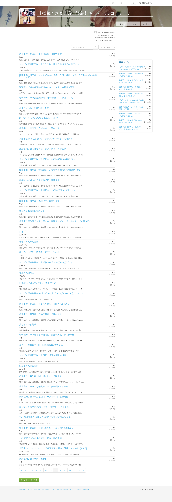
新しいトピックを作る (29, 480)
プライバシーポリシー (35, 489)
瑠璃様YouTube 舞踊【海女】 (33, 458)
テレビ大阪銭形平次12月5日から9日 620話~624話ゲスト (46, 262)
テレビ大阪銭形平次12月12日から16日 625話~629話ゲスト (47, 190)
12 (51, 470)
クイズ (22, 231)
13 (55, 470)
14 (60, 470)
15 (65, 470)
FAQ (53, 489)
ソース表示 (104, 40)
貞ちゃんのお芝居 (27, 324)
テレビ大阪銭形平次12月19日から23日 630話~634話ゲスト (47, 159)
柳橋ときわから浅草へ (29, 241)
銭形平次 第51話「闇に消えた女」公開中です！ (42, 375)
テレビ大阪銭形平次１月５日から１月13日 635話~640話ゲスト (49, 64)
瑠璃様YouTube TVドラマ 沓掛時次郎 (37, 282)
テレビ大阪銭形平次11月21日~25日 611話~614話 (42, 355)
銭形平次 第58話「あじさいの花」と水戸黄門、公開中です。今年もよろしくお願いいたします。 (59, 75)
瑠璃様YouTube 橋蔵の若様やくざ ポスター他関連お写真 (46, 87)
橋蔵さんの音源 (26, 272)
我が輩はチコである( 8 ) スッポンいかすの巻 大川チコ (45, 138)
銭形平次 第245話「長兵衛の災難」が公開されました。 (131, 94)
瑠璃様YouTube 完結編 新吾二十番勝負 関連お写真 (46, 97)
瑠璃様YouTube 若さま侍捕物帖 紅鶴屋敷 (39, 179)
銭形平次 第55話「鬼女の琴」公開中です (39, 200)
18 (79, 470)
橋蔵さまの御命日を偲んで (32, 210)
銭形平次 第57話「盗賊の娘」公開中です (39, 128)
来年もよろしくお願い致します (34, 107)
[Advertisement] (135, 43)
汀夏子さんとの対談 (28, 365)
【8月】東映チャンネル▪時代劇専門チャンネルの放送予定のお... (131, 101)
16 (70, 470)
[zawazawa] (29, 3)
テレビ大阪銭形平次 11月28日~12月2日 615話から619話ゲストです (51, 293)
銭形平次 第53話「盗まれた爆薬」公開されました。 (44, 303)
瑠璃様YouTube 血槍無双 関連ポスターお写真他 (42, 148)
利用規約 (22, 489)
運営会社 (86, 489)
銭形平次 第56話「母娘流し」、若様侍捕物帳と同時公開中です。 (51, 169)
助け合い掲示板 (62, 489)
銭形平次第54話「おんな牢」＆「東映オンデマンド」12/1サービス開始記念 (55, 221)
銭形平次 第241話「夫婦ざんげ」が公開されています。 (130, 128)
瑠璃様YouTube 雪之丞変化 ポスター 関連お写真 (43, 396)
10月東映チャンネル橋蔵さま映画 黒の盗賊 (40, 437)
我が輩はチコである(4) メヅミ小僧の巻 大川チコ (44, 406)
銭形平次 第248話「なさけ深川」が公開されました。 (132, 74)
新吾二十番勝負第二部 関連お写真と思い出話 (41, 344)
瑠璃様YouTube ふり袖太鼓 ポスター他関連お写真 (43, 386)
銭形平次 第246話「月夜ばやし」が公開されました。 (130, 88)
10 (41, 470)
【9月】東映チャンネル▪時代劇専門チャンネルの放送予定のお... (132, 68)
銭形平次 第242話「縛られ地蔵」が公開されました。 (130, 121)
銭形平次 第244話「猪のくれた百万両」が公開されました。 (131, 108)
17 (75, 470)
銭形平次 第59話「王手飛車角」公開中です (40, 53)
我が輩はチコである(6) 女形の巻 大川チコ (39, 117)
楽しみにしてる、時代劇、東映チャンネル (39, 251)
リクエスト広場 (76, 489)
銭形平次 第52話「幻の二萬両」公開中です (40, 314)
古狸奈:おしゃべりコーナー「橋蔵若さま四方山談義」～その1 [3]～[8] (53, 448)
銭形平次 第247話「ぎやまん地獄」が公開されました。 (131, 81)
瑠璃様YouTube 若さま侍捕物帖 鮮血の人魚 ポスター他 (46, 334)
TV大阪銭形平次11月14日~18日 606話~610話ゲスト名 (45, 417)
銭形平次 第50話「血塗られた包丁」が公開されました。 (46, 427)
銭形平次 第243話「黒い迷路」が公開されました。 (131, 114)
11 (46, 470)
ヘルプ (48, 489)
